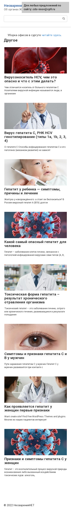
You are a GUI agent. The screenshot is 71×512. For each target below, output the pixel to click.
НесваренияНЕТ (17, 6)
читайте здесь (51, 35)
